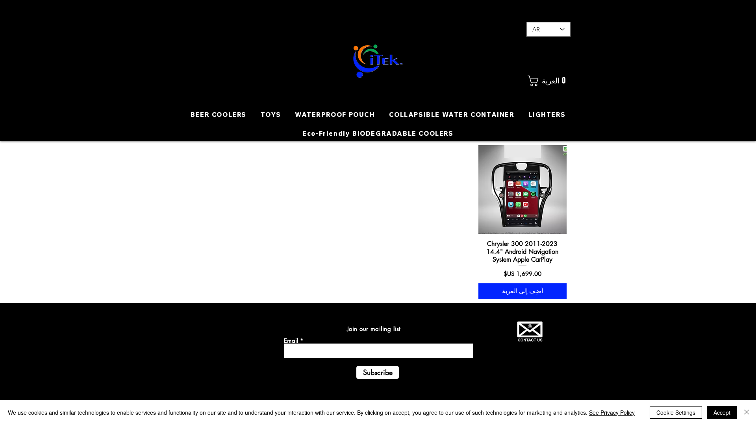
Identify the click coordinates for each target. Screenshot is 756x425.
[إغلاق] (746, 412)
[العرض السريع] (522, 189)
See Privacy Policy (612, 412)
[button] (548, 81)
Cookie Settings (675, 412)
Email (291, 341)
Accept (721, 412)
